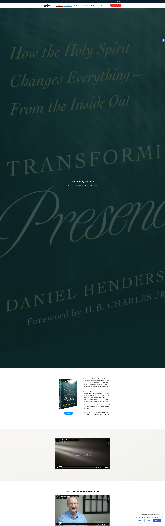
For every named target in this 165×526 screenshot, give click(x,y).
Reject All (148, 520)
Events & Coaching (97, 5)
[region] (148, 516)
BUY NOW (68, 413)
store (113, 1)
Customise (140, 520)
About (76, 5)
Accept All (157, 520)
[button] (163, 40)
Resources (84, 5)
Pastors (59, 5)
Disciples (68, 5)
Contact (119, 1)
